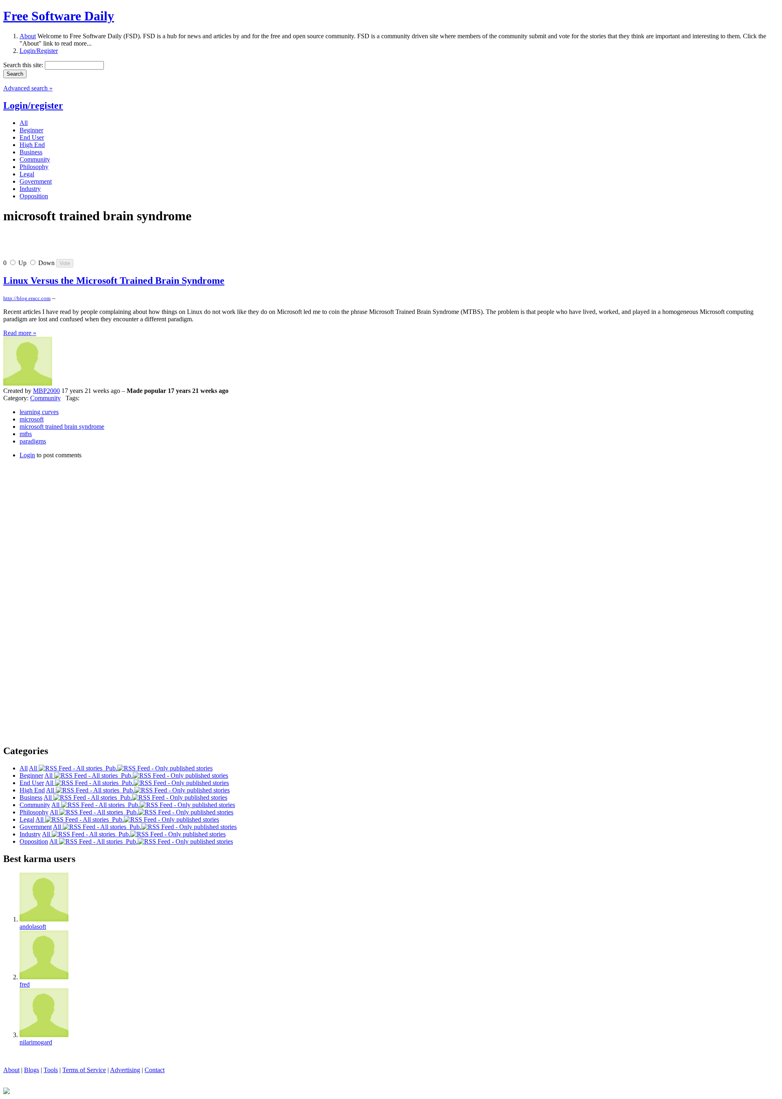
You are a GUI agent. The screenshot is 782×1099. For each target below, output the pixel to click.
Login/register (33, 105)
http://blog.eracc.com (27, 298)
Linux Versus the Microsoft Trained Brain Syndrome (113, 280)
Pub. (109, 768)
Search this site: (24, 64)
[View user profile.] (27, 383)
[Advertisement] (98, 245)
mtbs (26, 433)
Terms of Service (84, 1069)
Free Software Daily (58, 16)
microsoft (32, 419)
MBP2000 (46, 390)
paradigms (33, 441)
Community (45, 398)
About (28, 36)
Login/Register (39, 50)
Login (27, 455)
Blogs (31, 1069)
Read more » (19, 332)
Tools (51, 1069)
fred (25, 984)
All (34, 768)
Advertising (125, 1069)
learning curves (39, 411)
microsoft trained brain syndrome (62, 426)
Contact (155, 1069)
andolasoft (33, 926)
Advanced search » (28, 88)
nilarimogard (36, 1042)
